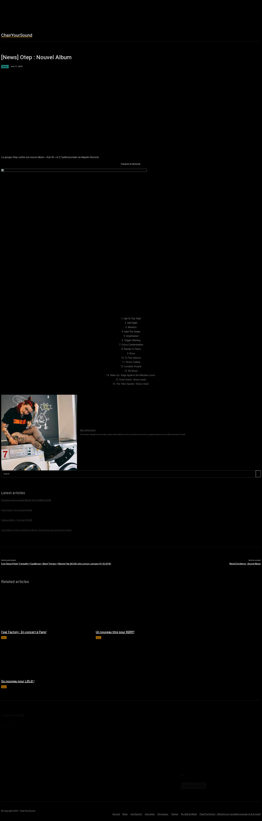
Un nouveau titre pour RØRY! (115, 632)
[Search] (258, 473)
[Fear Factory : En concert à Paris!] (45, 608)
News (4, 637)
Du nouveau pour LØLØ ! (17, 681)
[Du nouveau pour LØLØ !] (45, 657)
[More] (113, 140)
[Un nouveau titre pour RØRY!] (140, 608)
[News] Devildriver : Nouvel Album (245, 563)
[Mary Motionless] (39, 432)
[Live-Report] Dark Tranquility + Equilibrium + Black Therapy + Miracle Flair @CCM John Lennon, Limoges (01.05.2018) (56, 563)
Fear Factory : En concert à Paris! (23, 632)
